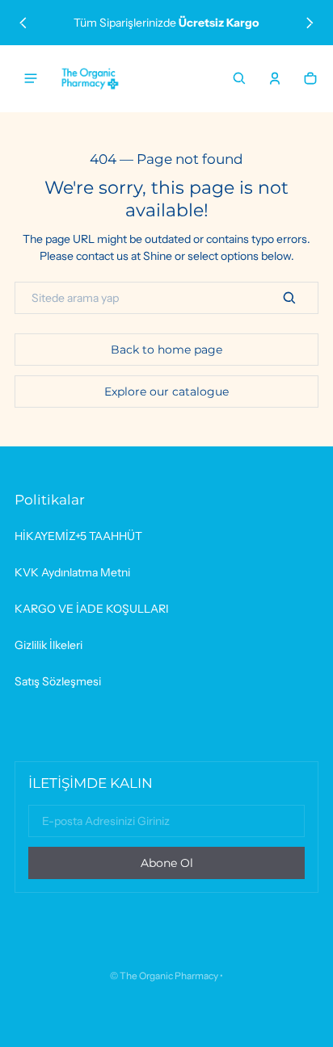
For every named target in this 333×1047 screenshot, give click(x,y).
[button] (239, 78)
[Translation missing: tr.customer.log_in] (275, 78)
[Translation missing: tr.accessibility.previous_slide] (23, 22)
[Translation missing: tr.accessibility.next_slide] (309, 22)
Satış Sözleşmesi (58, 681)
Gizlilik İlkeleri (48, 645)
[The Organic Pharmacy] (90, 78)
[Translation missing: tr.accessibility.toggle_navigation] (31, 78)
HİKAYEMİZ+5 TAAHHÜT (78, 536)
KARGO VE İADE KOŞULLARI (92, 608)
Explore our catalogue (166, 391)
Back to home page (166, 349)
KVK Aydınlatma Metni (72, 572)
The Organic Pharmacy (169, 976)
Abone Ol (167, 863)
